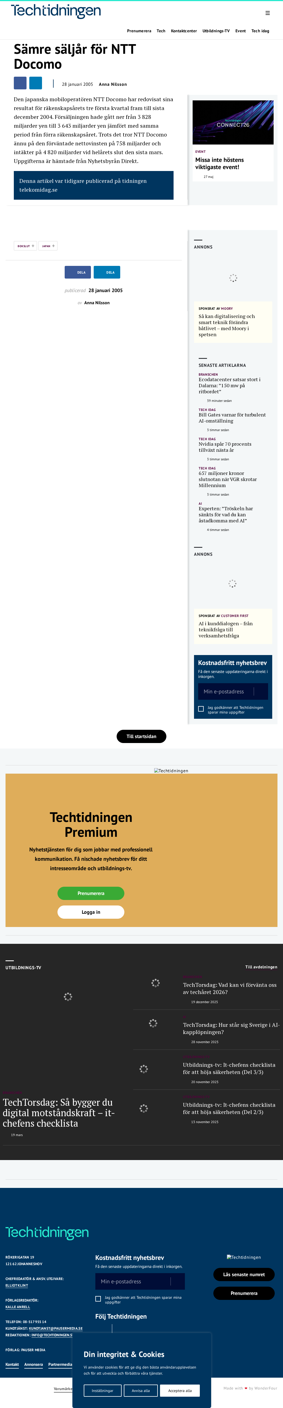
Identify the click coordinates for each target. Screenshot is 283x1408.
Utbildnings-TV (216, 30)
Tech (161, 30)
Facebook (102, 1331)
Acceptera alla (180, 1390)
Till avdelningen (261, 967)
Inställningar (102, 1390)
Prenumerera (139, 30)
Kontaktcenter (184, 30)
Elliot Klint (17, 1285)
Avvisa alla (141, 1390)
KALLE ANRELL (18, 1307)
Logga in (91, 912)
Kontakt (12, 1364)
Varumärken (64, 1388)
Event (240, 30)
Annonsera (33, 1364)
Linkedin (122, 1331)
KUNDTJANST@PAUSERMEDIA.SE (56, 1328)
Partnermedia (60, 1364)
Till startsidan (141, 736)
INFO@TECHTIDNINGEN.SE (53, 1335)
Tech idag (260, 30)
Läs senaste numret (244, 1274)
